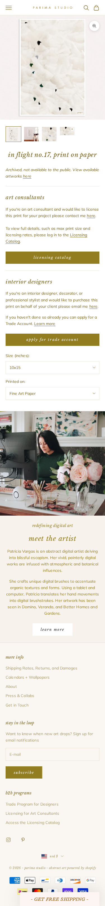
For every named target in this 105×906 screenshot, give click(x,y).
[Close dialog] (91, 409)
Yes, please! (52, 471)
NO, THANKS (52, 488)
